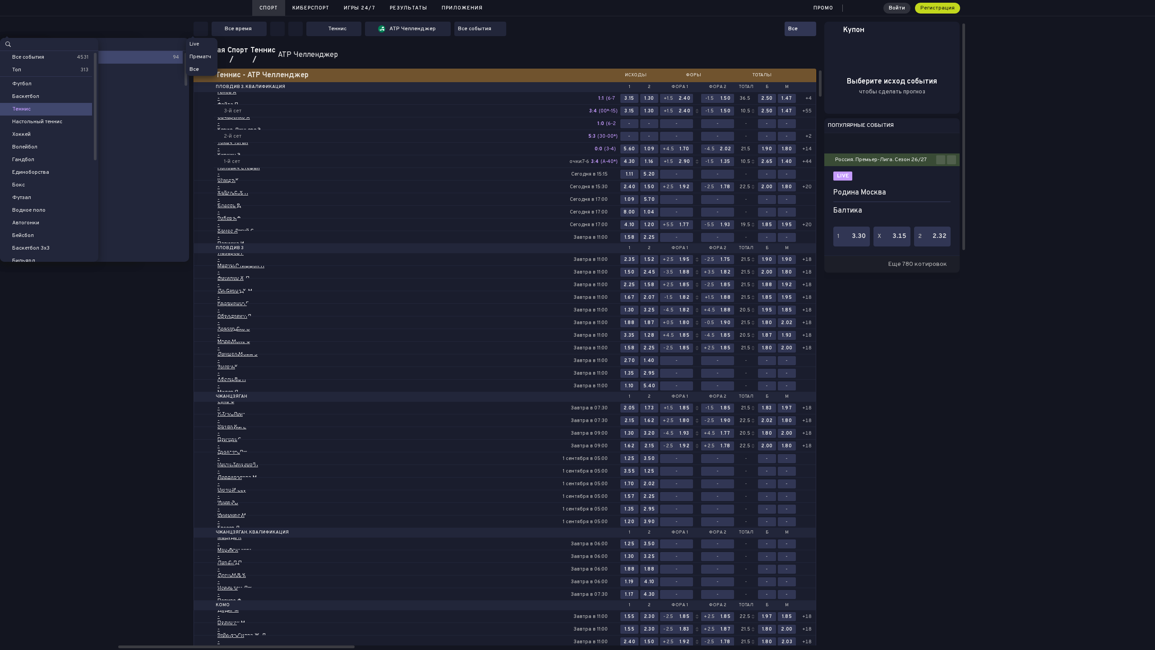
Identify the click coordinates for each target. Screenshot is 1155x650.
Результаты (408, 8)
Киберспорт (310, 8)
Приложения (462, 8)
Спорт (268, 8)
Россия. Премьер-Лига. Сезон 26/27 (881, 159)
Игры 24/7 (359, 8)
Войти (897, 8)
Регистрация (937, 8)
